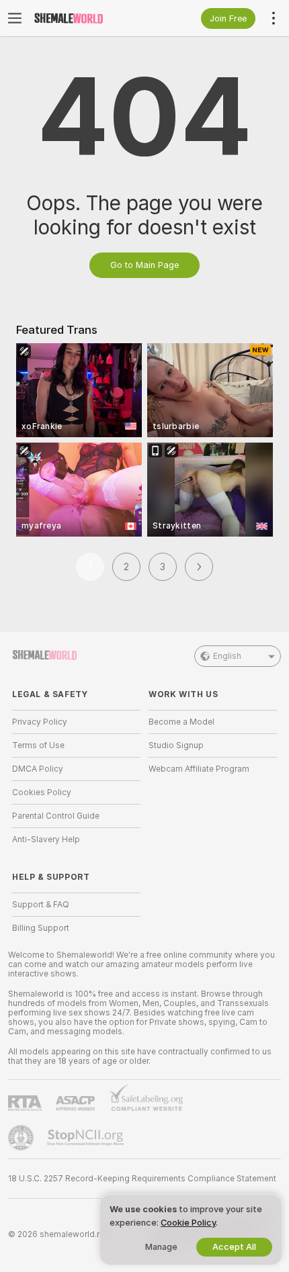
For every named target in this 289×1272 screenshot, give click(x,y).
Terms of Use (38, 745)
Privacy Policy (39, 722)
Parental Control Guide (55, 816)
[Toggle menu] (15, 18)
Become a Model (181, 722)
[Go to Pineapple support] (22, 1137)
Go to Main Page (144, 265)
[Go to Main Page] (87, 18)
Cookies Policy (41, 792)
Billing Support (40, 928)
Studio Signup (176, 745)
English (227, 656)
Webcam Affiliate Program (199, 769)
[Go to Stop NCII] (86, 1138)
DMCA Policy (37, 769)
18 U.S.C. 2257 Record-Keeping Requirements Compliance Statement (142, 1178)
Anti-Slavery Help (46, 839)
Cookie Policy (188, 1223)
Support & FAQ (40, 904)
